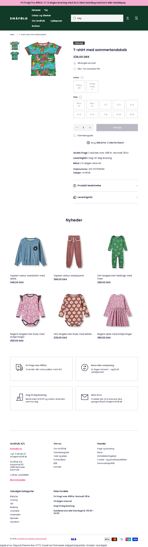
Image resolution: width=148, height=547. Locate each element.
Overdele (14, 510)
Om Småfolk (60, 448)
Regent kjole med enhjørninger (114, 334)
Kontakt (57, 466)
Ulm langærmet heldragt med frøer (114, 277)
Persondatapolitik (106, 463)
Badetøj (14, 507)
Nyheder (14, 518)
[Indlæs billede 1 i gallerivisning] (14, 46)
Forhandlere (60, 459)
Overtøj (14, 500)
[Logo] (18, 18)
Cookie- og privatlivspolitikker (112, 459)
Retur (100, 452)
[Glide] (82, 77)
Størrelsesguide (61, 452)
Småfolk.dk (22, 538)
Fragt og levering (105, 448)
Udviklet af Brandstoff (37, 538)
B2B (55, 463)
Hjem (12, 34)
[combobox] (97, 18)
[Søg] (73, 18)
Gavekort (14, 521)
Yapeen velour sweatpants (69, 275)
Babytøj (14, 496)
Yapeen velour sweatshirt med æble (27, 277)
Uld (11, 503)
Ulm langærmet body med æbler (73, 334)
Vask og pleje (60, 456)
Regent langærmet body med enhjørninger (27, 336)
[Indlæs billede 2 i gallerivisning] (14, 55)
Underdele (15, 514)
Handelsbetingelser (106, 456)
